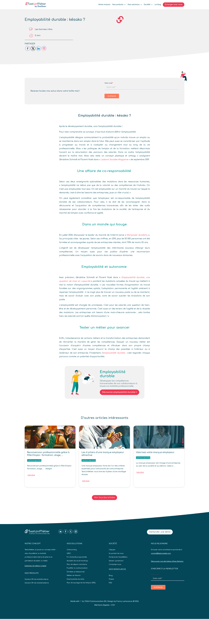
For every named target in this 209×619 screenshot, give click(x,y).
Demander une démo (160, 532)
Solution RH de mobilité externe (37, 583)
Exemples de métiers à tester (35, 566)
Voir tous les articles (104, 497)
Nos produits (117, 4)
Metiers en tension (74, 575)
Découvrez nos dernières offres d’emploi (167, 561)
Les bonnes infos (43, 29)
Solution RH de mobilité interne (36, 579)
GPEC (69, 553)
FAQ (110, 583)
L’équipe (112, 550)
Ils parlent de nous (116, 553)
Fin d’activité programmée (77, 557)
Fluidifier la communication (77, 568)
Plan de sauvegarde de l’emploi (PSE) (81, 583)
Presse (111, 579)
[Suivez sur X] (71, 532)
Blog (111, 575)
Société (147, 4)
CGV (113, 605)
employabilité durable (114, 353)
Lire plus (31, 475)
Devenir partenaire (116, 561)
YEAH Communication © (95, 601)
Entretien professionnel (76, 572)
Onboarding (72, 550)
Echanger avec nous (173, 4)
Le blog (158, 4)
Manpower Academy (137, 235)
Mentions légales (101, 605)
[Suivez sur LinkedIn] (60, 532)
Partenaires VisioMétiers (118, 557)
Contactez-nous (115, 564)
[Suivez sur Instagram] (76, 532)
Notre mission (104, 4)
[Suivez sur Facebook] (65, 532)
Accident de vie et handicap (77, 561)
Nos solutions (134, 4)
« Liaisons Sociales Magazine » (114, 159)
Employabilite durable (75, 579)
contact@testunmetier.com (161, 553)
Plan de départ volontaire (77, 564)
